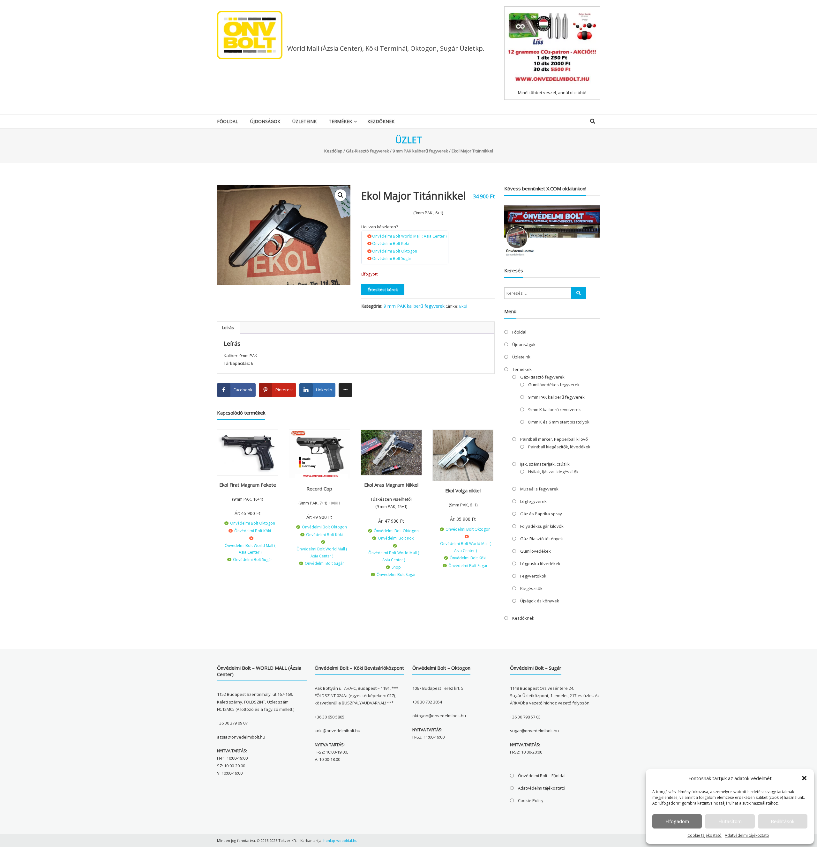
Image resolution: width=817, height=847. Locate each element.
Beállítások (782, 821)
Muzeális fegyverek (539, 489)
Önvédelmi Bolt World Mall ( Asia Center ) (409, 236)
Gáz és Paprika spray (541, 514)
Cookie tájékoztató (704, 835)
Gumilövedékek (535, 551)
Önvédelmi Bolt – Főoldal (542, 775)
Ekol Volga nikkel (463, 490)
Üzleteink (304, 121)
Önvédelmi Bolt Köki (390, 243)
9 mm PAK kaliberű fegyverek (420, 151)
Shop (396, 567)
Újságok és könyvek (539, 601)
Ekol (463, 306)
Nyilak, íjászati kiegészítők (553, 472)
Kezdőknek (380, 121)
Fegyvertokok (533, 576)
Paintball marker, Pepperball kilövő (554, 439)
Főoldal (227, 121)
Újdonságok (265, 121)
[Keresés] (578, 293)
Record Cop (319, 488)
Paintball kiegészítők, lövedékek (559, 447)
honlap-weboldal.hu (340, 840)
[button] (804, 778)
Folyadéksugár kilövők (542, 526)
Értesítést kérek (383, 289)
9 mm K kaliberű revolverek (554, 409)
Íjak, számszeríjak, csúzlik (545, 464)
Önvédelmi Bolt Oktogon (394, 251)
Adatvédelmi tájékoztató (747, 835)
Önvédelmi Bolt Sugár (391, 258)
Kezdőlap (333, 151)
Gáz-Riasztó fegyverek (367, 151)
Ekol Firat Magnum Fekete (247, 485)
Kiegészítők (531, 588)
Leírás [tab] (228, 327)
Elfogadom (677, 821)
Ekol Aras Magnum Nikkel (391, 485)
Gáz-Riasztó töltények (541, 538)
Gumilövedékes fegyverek (554, 384)
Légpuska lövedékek (540, 563)
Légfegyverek (533, 501)
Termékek (340, 121)
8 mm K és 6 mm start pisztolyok (558, 422)
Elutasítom (730, 821)
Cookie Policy (530, 800)
